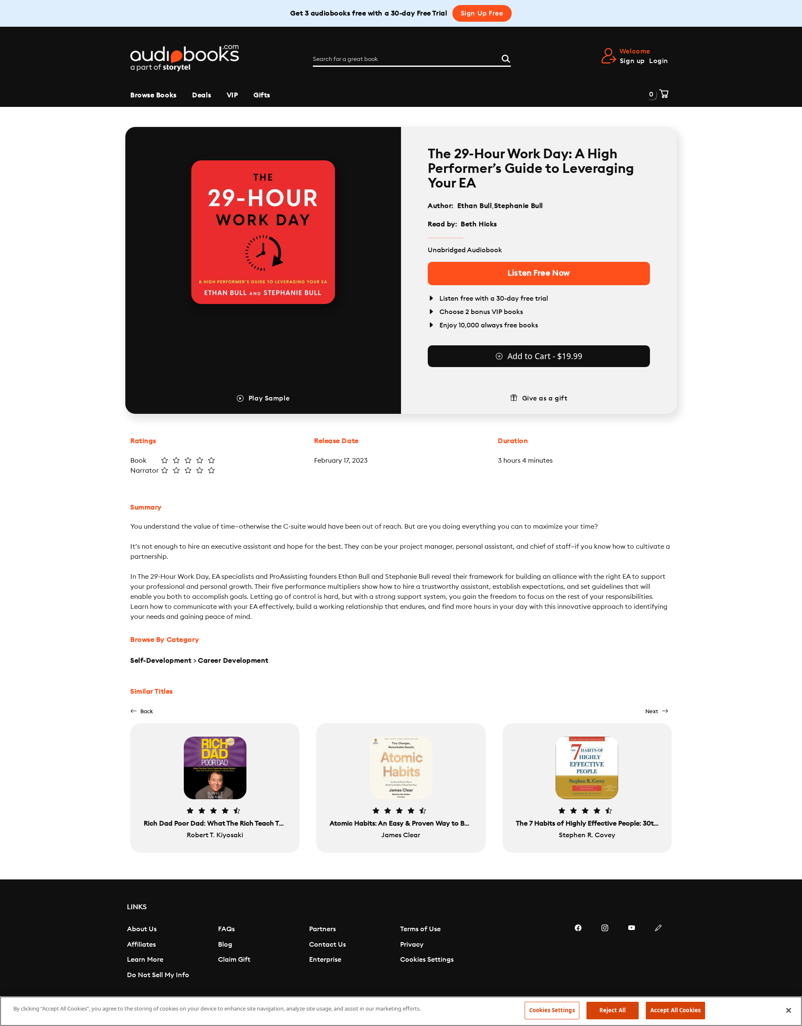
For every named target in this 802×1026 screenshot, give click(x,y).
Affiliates (141, 944)
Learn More (145, 959)
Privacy (412, 944)
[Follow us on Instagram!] (604, 953)
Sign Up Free (482, 13)
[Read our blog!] (658, 953)
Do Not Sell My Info (158, 975)
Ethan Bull (474, 205)
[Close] (788, 1010)
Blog (225, 944)
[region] (401, 1011)
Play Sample (269, 398)
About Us (142, 929)
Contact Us (327, 944)
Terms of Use (420, 929)
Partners (322, 929)
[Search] (506, 57)
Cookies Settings (427, 959)
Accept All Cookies (675, 1010)
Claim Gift (234, 959)
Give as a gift (545, 398)
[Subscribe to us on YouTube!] (631, 953)
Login (658, 60)
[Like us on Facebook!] (578, 953)
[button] (141, 711)
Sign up (632, 60)
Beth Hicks (479, 224)
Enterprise (325, 959)
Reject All (612, 1010)
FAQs (226, 929)
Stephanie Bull (518, 205)
